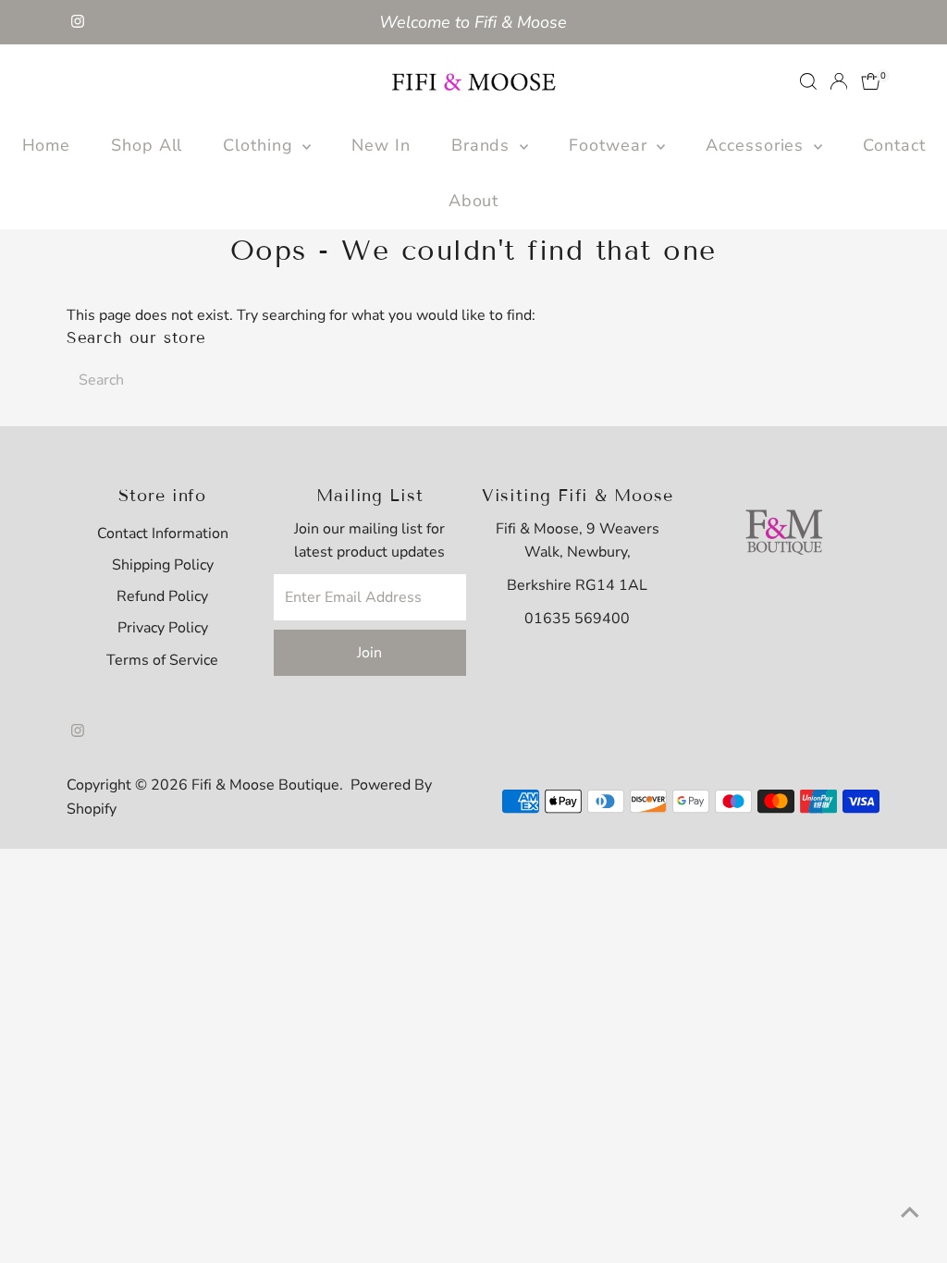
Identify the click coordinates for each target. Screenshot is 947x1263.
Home (46, 145)
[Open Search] (808, 81)
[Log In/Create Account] (838, 81)
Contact (894, 145)
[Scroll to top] (910, 1212)
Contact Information (162, 533)
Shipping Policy (163, 565)
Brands (483, 145)
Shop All (146, 145)
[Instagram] (78, 22)
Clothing (260, 145)
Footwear (610, 145)
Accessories (757, 145)
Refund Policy (162, 596)
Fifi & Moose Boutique (265, 785)
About (474, 201)
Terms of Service (162, 660)
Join (369, 653)
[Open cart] (870, 81)
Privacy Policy (162, 628)
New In (380, 145)
